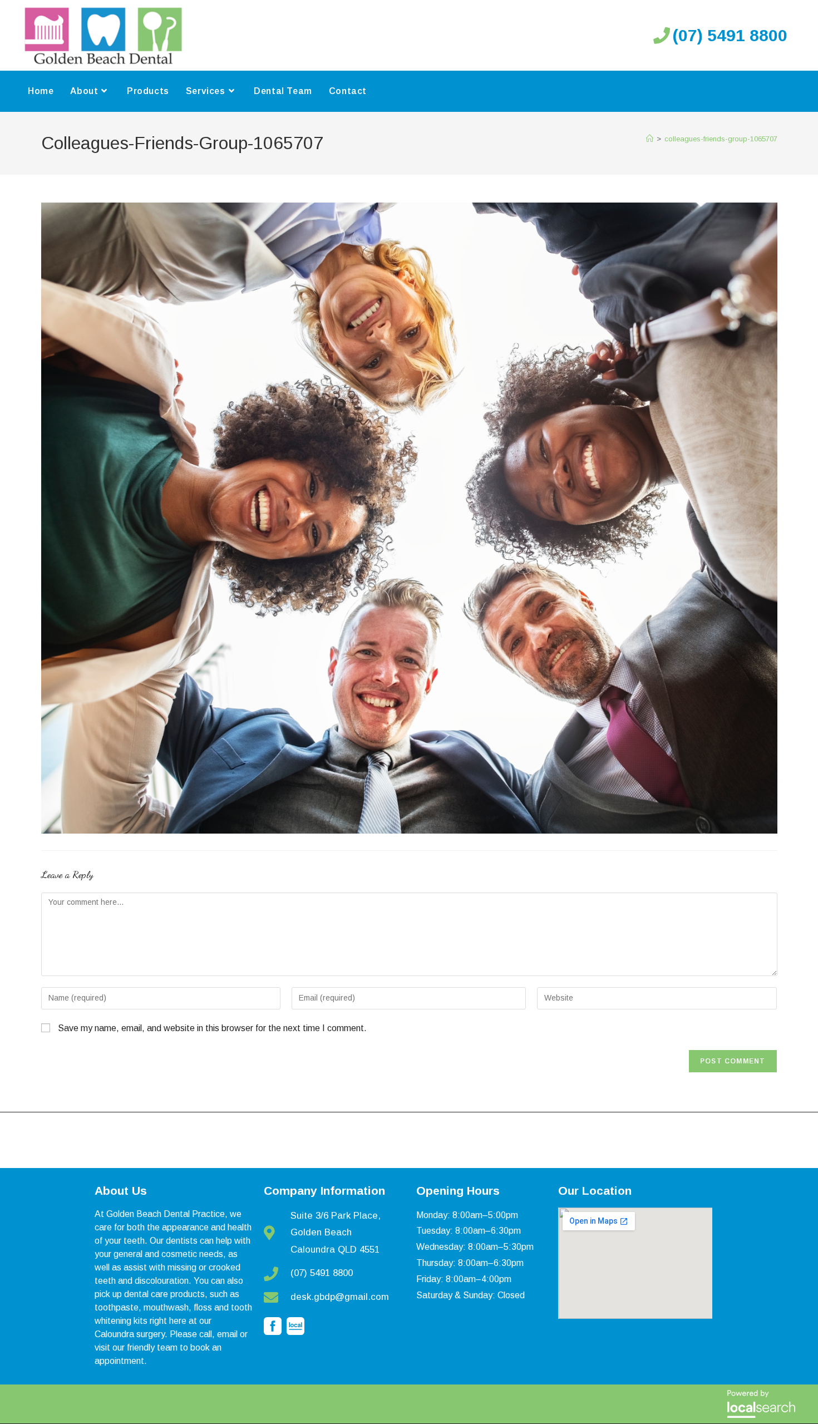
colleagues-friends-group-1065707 (720, 139)
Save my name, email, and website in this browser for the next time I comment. (212, 1028)
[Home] (649, 139)
